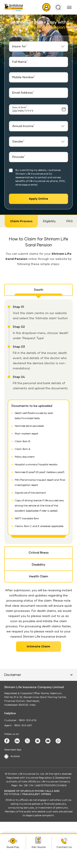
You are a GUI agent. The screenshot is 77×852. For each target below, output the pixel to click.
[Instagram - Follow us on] (37, 741)
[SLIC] (13, 7)
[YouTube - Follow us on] (47, 741)
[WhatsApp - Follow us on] (58, 741)
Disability (38, 564)
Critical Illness (39, 552)
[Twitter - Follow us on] (27, 740)
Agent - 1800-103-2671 (18, 725)
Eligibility (49, 221)
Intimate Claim (38, 646)
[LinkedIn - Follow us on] (17, 741)
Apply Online (38, 198)
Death (38, 289)
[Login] (46, 7)
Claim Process (21, 221)
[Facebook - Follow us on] (6, 740)
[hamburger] (69, 7)
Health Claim (38, 576)
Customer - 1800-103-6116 (20, 720)
